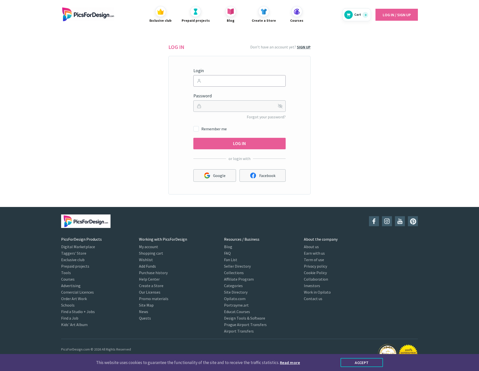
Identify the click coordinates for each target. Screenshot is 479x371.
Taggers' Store (73, 253)
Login (198, 71)
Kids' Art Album (74, 324)
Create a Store (151, 285)
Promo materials (153, 298)
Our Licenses (149, 292)
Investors (312, 285)
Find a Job (69, 318)
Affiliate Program (239, 279)
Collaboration (316, 279)
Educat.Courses (237, 311)
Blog (228, 246)
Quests (145, 318)
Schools (68, 305)
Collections (234, 272)
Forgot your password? (266, 117)
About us (311, 246)
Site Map (146, 305)
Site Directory (235, 292)
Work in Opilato (317, 292)
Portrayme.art (236, 305)
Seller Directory (237, 266)
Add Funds (147, 266)
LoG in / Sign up (397, 14)
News (143, 311)
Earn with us (314, 253)
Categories (233, 285)
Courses (68, 279)
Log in (239, 143)
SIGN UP (304, 46)
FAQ (227, 253)
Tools (66, 272)
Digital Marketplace (78, 246)
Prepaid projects (75, 266)
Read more (290, 362)
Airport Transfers (239, 331)
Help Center (149, 279)
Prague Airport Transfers (245, 324)
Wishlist (146, 259)
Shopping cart (151, 253)
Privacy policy (315, 266)
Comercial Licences (77, 292)
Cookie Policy (315, 272)
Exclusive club (73, 259)
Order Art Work (74, 298)
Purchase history (153, 272)
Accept (362, 362)
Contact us (313, 298)
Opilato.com (234, 298)
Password (202, 96)
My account (148, 246)
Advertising (71, 285)
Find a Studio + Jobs (78, 311)
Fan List (230, 259)
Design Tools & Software (244, 318)
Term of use (314, 259)
